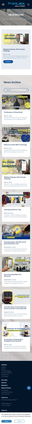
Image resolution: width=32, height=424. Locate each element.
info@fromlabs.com (6, 403)
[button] (2, 49)
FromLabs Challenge (6, 372)
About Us (4, 382)
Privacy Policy (4, 390)
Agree (6, 421)
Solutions (4, 365)
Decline (19, 421)
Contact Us (4, 397)
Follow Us (4, 410)
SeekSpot (3, 367)
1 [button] (6, 355)
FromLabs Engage (6, 371)
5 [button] (22, 355)
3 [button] (14, 355)
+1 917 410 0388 (5, 405)
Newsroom (4, 385)
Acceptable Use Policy (6, 392)
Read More (8, 61)
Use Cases (4, 380)
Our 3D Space (4, 376)
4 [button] (18, 355)
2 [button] (10, 355)
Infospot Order (5, 374)
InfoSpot (3, 369)
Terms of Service (5, 394)
